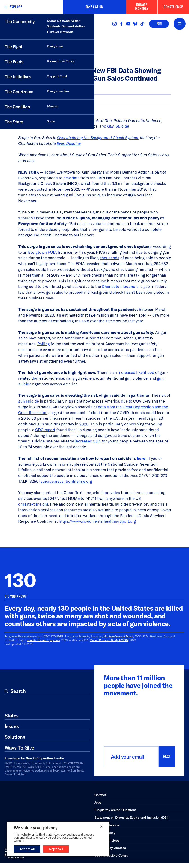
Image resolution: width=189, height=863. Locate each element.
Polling (43, 343)
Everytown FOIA (42, 252)
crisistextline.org (33, 504)
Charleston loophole (120, 286)
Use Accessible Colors (111, 855)
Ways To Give (19, 747)
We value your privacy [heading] (36, 828)
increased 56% (88, 441)
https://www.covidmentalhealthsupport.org (97, 521)
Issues (12, 726)
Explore (16, 7)
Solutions (15, 737)
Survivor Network (60, 32)
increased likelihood (136, 372)
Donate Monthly (141, 7)
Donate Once (173, 7)
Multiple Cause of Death (118, 636)
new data (71, 177)
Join (159, 24)
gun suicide (28, 401)
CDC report (45, 429)
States (12, 715)
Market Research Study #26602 (109, 640)
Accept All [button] (27, 849)
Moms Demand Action (63, 21)
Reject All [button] (56, 849)
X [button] (101, 826)
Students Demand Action (66, 26)
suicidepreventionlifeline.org (66, 481)
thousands (109, 257)
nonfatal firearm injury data (43, 640)
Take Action (94, 7)
